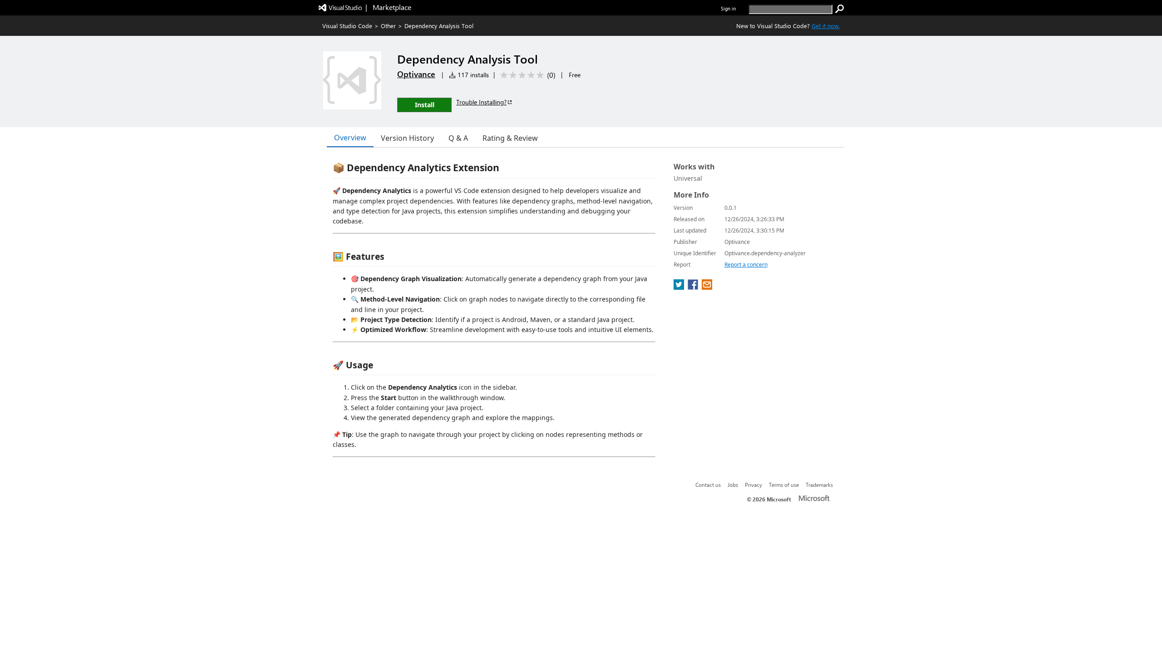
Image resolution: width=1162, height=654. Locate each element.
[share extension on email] (707, 287)
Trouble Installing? (481, 102)
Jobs (733, 484)
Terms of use (784, 484)
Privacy (753, 484)
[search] (839, 9)
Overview (350, 138)
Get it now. (826, 26)
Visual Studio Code (347, 26)
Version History (407, 138)
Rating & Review (510, 138)
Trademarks (819, 484)
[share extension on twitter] (680, 287)
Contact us (708, 484)
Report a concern (746, 264)
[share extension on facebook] (694, 287)
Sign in (728, 8)
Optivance (416, 74)
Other (388, 26)
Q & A (458, 138)
